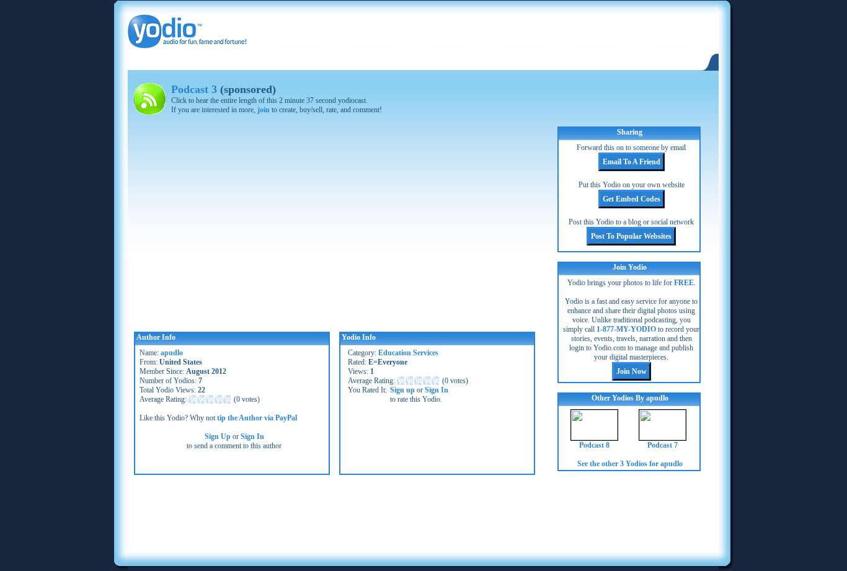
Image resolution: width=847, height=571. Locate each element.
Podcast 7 (662, 445)
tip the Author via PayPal (257, 418)
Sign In (252, 436)
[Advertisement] (423, 512)
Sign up (402, 390)
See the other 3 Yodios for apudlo (630, 463)
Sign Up (218, 436)
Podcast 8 (594, 445)
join (263, 109)
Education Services (408, 352)
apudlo (172, 352)
